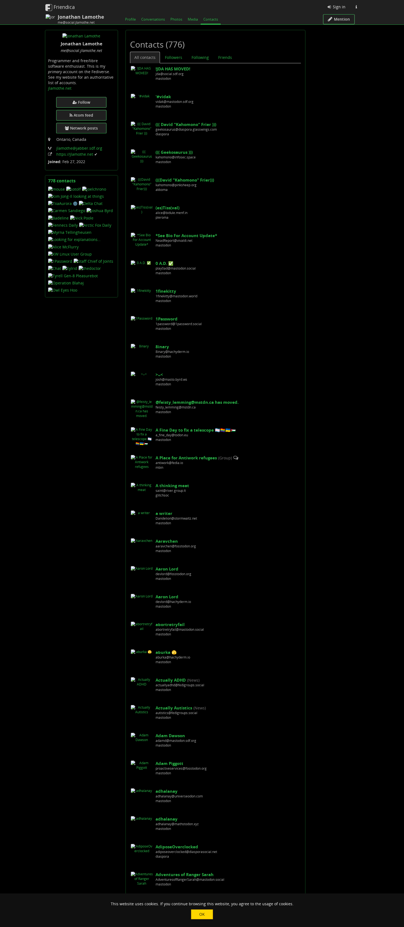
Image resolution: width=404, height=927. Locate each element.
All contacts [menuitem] (145, 57)
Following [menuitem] (200, 57)
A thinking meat (172, 485)
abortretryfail (170, 624)
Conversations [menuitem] (153, 19)
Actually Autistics (174, 708)
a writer (164, 513)
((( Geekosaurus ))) (174, 152)
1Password (167, 319)
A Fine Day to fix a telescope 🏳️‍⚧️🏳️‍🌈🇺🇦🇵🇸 (196, 430)
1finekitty (166, 291)
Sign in (338, 6)
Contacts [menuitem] (210, 19)
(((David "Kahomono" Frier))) (185, 180)
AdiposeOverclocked (177, 846)
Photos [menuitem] (176, 19)
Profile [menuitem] (130, 19)
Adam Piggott (169, 763)
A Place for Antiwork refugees (186, 457)
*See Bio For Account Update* (186, 235)
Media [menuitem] (193, 19)
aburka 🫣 (166, 652)
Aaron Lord (167, 569)
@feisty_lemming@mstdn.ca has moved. (197, 402)
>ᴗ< (159, 374)
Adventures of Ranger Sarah (185, 874)
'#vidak (163, 96)
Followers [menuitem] (173, 57)
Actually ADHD (171, 680)
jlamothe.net (59, 88)
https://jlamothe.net (75, 154)
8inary (162, 346)
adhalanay (167, 791)
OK (202, 914)
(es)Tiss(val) (167, 207)
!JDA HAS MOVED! (173, 69)
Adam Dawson (170, 735)
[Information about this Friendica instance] (356, 7)
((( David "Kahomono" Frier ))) (186, 124)
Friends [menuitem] (225, 57)
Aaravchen (167, 541)
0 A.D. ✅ (164, 263)
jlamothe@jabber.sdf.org (79, 148)
